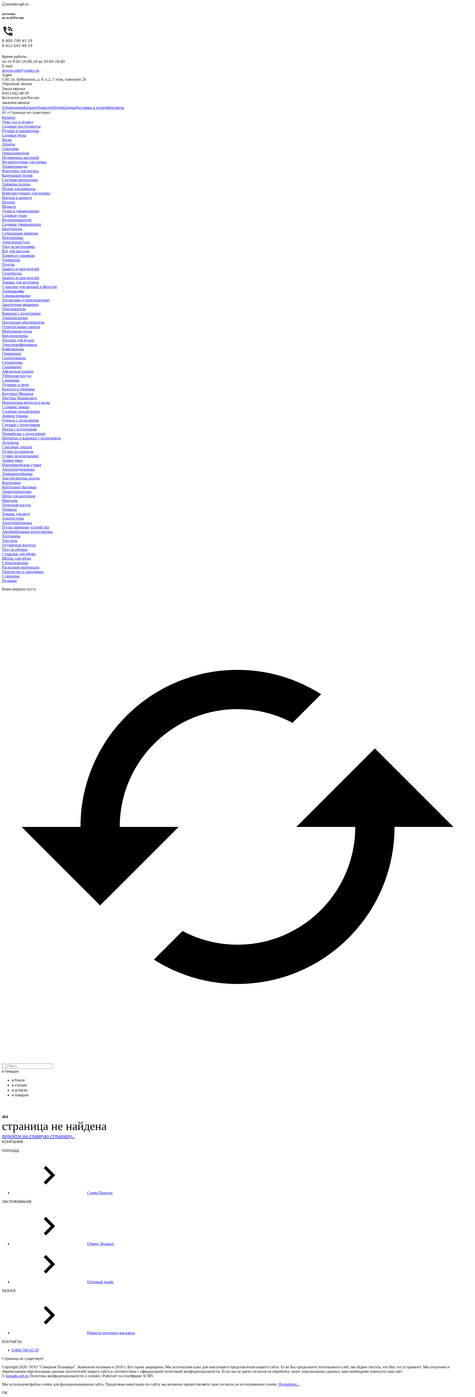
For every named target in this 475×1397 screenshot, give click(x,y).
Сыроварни (12, 367)
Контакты (116, 107)
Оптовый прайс (100, 1282)
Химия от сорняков (18, 255)
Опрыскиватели (15, 153)
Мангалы (10, 500)
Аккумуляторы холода (21, 478)
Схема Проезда (100, 1193)
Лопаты (8, 144)
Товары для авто (16, 514)
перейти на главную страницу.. (38, 1136)
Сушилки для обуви (19, 554)
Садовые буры (14, 135)
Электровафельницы (19, 344)
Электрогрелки (15, 318)
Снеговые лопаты (17, 447)
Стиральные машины (20, 233)
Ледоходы (10, 442)
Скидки (69, 107)
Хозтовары (11, 536)
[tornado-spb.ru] (15, 4)
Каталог (30, 107)
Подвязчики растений (20, 157)
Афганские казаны (17, 371)
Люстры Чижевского (19, 398)
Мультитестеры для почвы (24, 162)
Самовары (10, 380)
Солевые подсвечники (21, 411)
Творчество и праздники (23, 572)
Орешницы (11, 353)
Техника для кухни (18, 340)
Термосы (9, 509)
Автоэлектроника (17, 523)
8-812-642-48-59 (17, 45)
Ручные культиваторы (20, 131)
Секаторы (10, 148)
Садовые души (14, 215)
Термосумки (12, 460)
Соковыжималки (16, 295)
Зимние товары (15, 416)
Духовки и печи (15, 385)
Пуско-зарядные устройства (25, 527)
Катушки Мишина (17, 393)
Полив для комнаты (18, 189)
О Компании (13, 107)
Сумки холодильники (20, 456)
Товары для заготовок (20, 282)
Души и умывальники (20, 211)
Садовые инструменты (21, 126)
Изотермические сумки (21, 465)
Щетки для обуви (16, 558)
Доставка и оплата (92, 107)
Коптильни (11, 483)
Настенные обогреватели (23, 322)
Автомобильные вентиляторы (27, 532)
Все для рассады (15, 251)
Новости (44, 107)
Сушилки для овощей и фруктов (29, 287)
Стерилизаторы (15, 563)
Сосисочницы (14, 358)
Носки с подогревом (19, 429)
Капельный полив (17, 175)
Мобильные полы (17, 331)
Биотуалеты (12, 229)
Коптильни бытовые (19, 487)
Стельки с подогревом (21, 425)
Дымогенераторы (16, 491)
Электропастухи (16, 242)
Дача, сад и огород (17, 122)
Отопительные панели (21, 327)
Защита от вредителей (20, 269)
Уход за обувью (14, 549)
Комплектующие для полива (26, 193)
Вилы (7, 140)
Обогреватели (14, 309)
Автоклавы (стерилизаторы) (26, 300)
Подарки (9, 580)
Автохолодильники (18, 469)
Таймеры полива (16, 184)
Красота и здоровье (18, 389)
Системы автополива (20, 180)
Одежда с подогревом (20, 420)
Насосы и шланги (17, 197)
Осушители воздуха (19, 545)
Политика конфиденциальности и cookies (65, 1376)
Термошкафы (13, 291)
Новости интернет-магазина (111, 1333)
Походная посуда (16, 505)
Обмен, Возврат (100, 1244)
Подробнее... (289, 1384)
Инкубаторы (12, 238)
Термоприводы (14, 166)
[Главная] (4, 112)
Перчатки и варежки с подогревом (31, 438)
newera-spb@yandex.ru (20, 70)
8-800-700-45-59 (17, 40)
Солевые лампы (15, 407)
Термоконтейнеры (17, 474)
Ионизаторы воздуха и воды (26, 402)
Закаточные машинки (20, 304)
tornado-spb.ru (17, 1376)
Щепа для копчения (18, 496)
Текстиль (9, 540)
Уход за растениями (18, 246)
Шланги (9, 206)
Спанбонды (12, 273)
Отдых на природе (17, 451)
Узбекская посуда (16, 376)
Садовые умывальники (21, 224)
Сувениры (11, 576)
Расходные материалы (20, 567)
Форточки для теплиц (20, 171)
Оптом (57, 107)
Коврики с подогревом (21, 313)
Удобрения (11, 260)
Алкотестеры (13, 518)
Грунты (8, 264)
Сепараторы (12, 362)
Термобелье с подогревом (23, 434)
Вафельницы (13, 349)
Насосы (8, 202)
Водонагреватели (16, 220)
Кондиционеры (15, 336)
